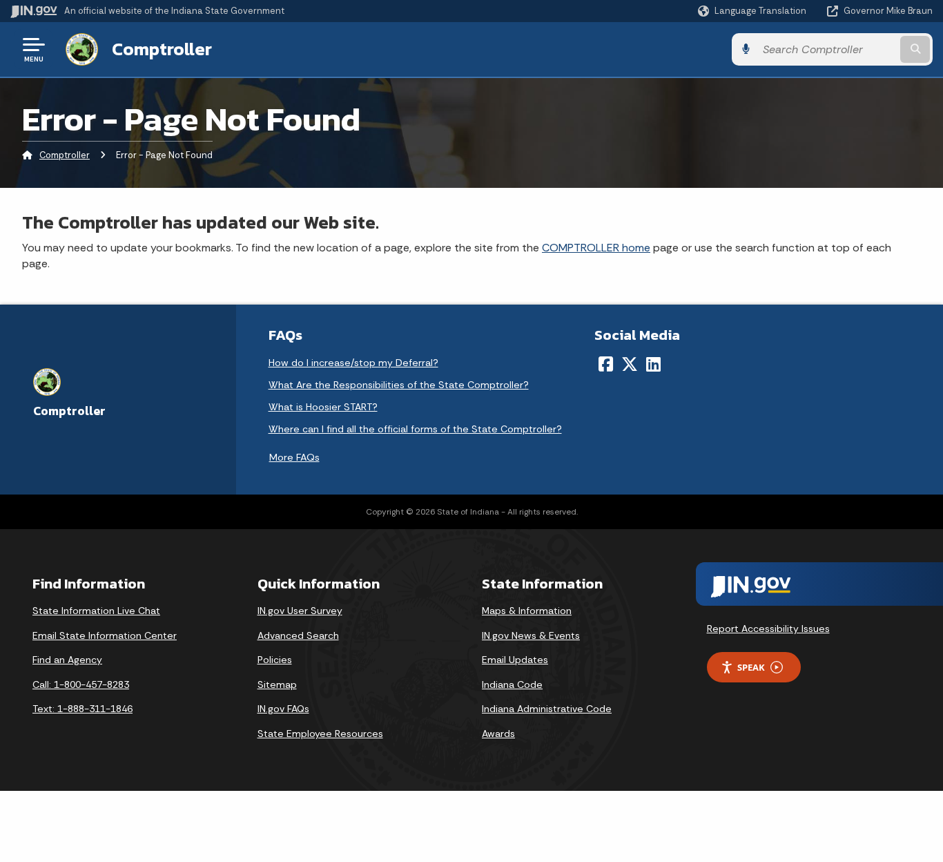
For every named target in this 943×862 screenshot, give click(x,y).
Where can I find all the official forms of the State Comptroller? (415, 429)
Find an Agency (67, 659)
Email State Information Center (104, 635)
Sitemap (277, 684)
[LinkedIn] (653, 364)
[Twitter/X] (629, 364)
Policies (274, 659)
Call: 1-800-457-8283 (80, 684)
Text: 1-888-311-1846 (82, 708)
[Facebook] (606, 364)
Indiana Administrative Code (547, 708)
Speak (751, 667)
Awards (498, 733)
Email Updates (515, 659)
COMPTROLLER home (596, 247)
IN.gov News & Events (531, 635)
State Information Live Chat (96, 610)
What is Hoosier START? (323, 407)
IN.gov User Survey (299, 610)
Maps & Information (527, 610)
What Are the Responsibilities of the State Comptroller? (399, 385)
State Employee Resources (320, 733)
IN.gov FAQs (283, 708)
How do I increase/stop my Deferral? (353, 362)
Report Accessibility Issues (768, 628)
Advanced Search (298, 635)
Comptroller (162, 49)
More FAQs (294, 457)
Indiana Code (512, 684)
